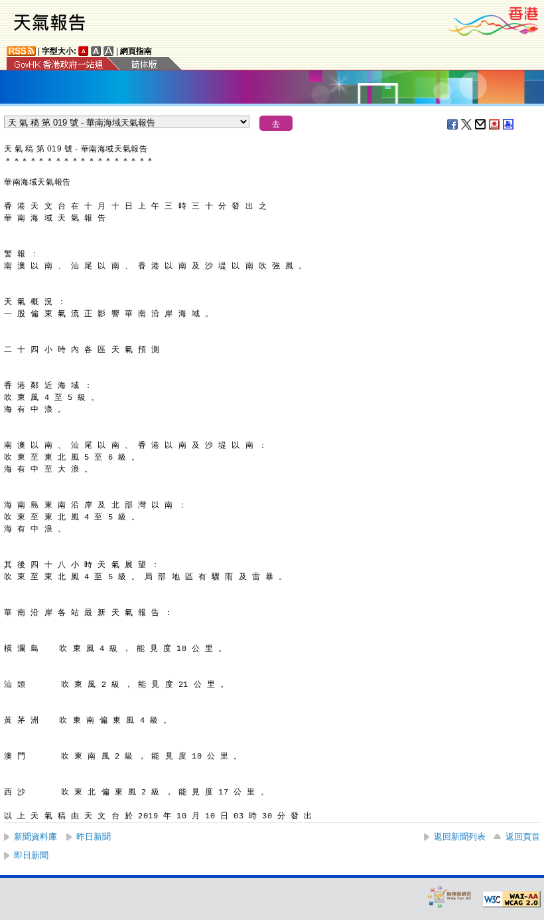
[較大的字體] (96, 51)
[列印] (509, 124)
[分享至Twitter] (467, 124)
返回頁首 (523, 837)
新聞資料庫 (35, 837)
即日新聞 (31, 855)
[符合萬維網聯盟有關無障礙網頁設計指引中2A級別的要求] (511, 899)
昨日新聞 (93, 837)
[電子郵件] (481, 124)
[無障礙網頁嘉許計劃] (450, 896)
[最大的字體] (108, 51)
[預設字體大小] (83, 51)
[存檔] (495, 124)
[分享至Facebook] (453, 124)
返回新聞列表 (460, 837)
